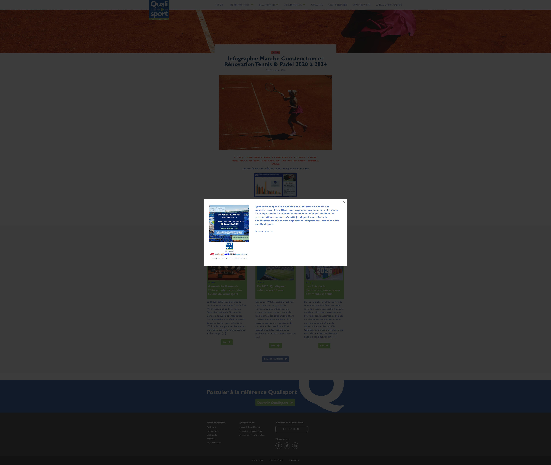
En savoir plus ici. (264, 231)
